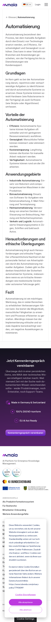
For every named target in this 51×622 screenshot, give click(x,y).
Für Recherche (10, 506)
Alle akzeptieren (25, 602)
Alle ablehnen (26, 610)
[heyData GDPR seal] (7, 472)
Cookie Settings (25, 618)
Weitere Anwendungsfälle (15, 514)
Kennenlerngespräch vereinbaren (25, 432)
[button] (45, 4)
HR (4, 542)
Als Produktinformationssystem (18, 501)
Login (38, 4)
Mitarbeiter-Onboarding (14, 510)
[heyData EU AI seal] (16, 472)
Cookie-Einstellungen (25, 594)
